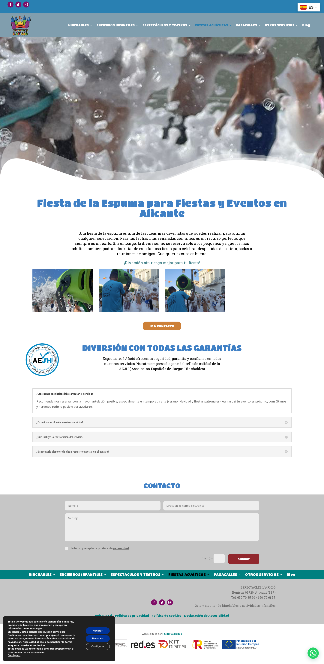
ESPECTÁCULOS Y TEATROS (164, 25)
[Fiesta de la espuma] (62, 311)
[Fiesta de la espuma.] (195, 311)
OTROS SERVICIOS (279, 25)
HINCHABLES (78, 25)
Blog (306, 25)
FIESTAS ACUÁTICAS (211, 25)
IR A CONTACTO (161, 326)
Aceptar (97, 630)
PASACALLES (246, 25)
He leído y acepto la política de (99, 548)
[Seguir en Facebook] (11, 5)
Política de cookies (166, 616)
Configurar (14, 655)
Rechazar (97, 638)
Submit (244, 559)
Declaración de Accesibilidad (206, 616)
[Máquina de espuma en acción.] (129, 311)
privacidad (121, 548)
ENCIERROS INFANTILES (116, 25)
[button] (313, 653)
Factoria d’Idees (172, 633)
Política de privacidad (132, 616)
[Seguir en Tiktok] (18, 5)
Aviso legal (103, 616)
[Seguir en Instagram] (26, 5)
